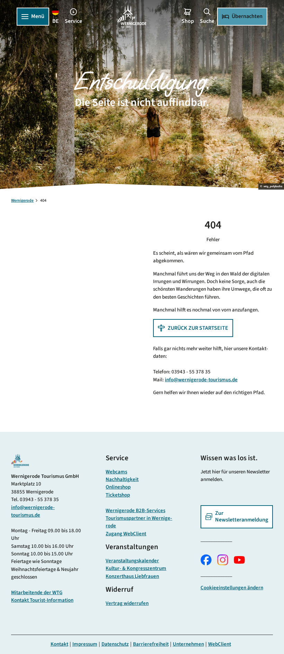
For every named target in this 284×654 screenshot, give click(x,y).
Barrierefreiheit (151, 644)
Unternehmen (188, 644)
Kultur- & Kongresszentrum (136, 568)
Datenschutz (115, 644)
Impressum (84, 644)
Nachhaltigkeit (122, 479)
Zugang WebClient (126, 533)
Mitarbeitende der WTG (36, 592)
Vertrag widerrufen (127, 603)
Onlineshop (118, 487)
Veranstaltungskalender (132, 560)
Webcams (116, 471)
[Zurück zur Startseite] (131, 17)
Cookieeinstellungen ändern (232, 587)
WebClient (219, 644)
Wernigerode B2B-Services (135, 510)
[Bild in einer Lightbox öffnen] (20, 460)
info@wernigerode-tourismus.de (201, 379)
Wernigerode (22, 200)
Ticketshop (118, 495)
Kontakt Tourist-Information (42, 600)
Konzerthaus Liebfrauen (132, 576)
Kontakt (59, 644)
